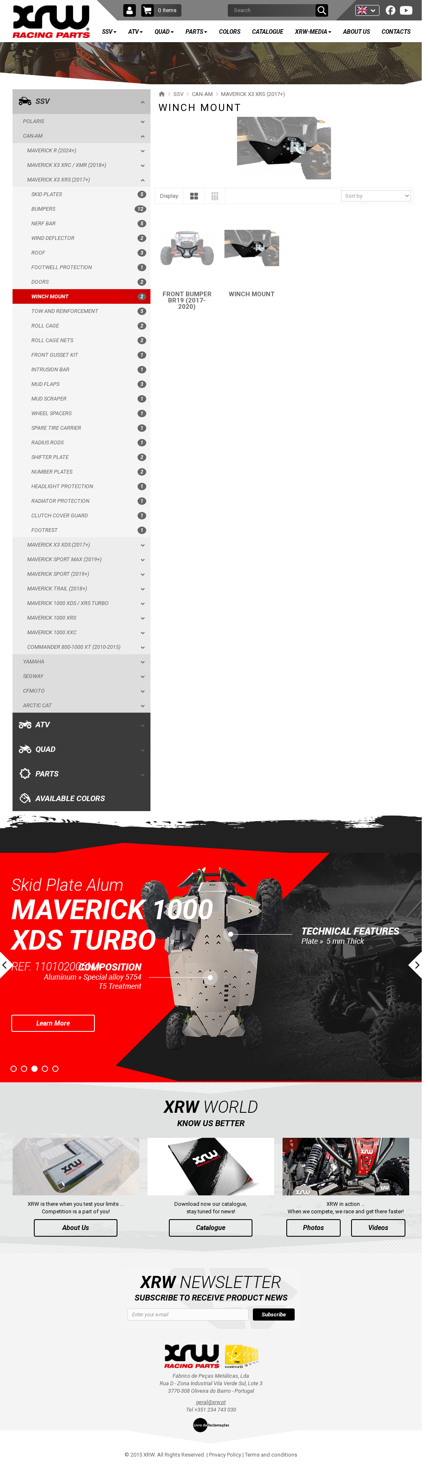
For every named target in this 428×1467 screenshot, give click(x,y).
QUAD (46, 749)
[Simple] (194, 198)
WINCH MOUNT (87, 296)
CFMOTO (34, 691)
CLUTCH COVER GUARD (87, 515)
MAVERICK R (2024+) (51, 150)
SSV (43, 101)
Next (415, 965)
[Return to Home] (161, 94)
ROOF (87, 253)
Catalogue (210, 1228)
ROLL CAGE (87, 326)
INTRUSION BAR (87, 369)
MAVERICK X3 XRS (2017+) (58, 179)
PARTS (47, 774)
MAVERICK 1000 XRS (51, 618)
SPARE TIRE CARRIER (87, 428)
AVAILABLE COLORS (70, 798)
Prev (6, 965)
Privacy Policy (225, 1455)
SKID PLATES (87, 194)
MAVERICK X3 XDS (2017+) (58, 545)
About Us (75, 1228)
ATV (43, 724)
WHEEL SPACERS (87, 413)
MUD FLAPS (87, 384)
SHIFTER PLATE (87, 457)
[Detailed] (215, 197)
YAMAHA (33, 661)
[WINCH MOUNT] (251, 248)
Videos (378, 1228)
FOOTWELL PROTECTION (87, 267)
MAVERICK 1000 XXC (51, 632)
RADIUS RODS (87, 442)
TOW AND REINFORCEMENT (87, 311)
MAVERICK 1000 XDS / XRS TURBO (68, 603)
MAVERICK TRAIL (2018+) (57, 588)
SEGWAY (33, 676)
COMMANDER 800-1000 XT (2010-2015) (73, 647)
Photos (313, 1228)
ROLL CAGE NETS (87, 340)
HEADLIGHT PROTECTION (87, 486)
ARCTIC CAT (37, 705)
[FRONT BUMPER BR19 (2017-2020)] (187, 248)
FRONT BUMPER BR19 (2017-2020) (187, 300)
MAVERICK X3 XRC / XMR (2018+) (66, 165)
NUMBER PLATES (87, 472)
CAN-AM (33, 136)
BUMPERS (87, 209)
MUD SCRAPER (87, 399)
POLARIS (33, 121)
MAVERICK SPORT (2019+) (58, 574)
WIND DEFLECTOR (87, 238)
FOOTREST (87, 530)
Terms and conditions (271, 1455)
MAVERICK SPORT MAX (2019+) (64, 559)
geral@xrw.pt (211, 1402)
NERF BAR (87, 223)
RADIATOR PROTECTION (87, 501)
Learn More (53, 992)
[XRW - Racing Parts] (51, 22)
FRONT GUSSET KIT (87, 355)
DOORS (87, 282)
